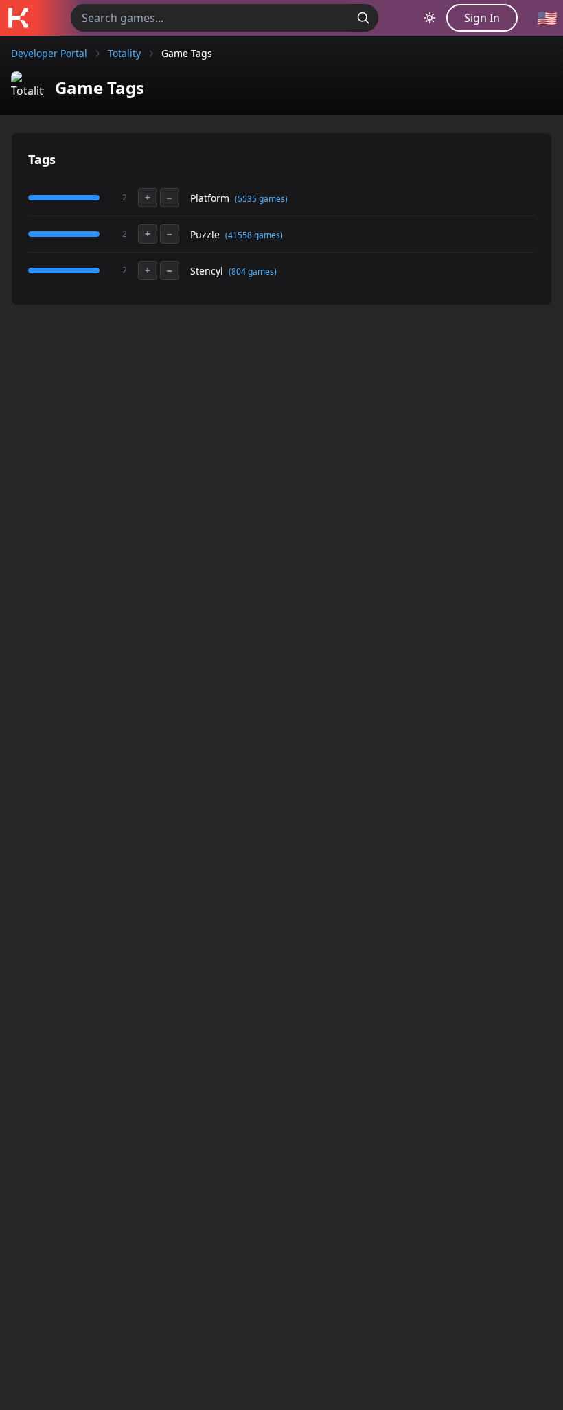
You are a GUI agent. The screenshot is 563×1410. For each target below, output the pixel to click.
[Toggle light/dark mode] (430, 18)
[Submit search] (363, 17)
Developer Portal (49, 53)
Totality (124, 53)
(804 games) (253, 271)
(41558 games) (254, 235)
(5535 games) (261, 199)
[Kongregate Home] (18, 18)
